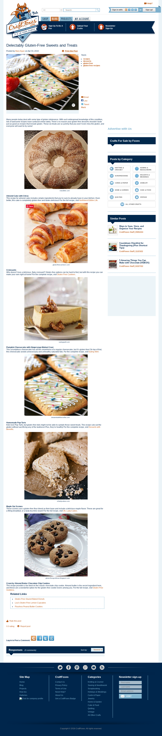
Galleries (23, 695)
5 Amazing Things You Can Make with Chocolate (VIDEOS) (134, 261)
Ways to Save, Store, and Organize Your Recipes (131, 227)
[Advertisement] (55, 629)
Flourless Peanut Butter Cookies (29, 606)
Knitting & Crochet (95, 682)
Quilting (91, 708)
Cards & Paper (94, 695)
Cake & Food (93, 705)
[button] (81, 27)
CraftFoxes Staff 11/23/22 (131, 251)
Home (22, 682)
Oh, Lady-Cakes (70, 511)
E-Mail (93, 667)
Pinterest (77, 667)
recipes (86, 59)
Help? (150, 3)
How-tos (23, 692)
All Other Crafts (94, 715)
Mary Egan (20, 51)
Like (85, 101)
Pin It (83, 107)
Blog (21, 685)
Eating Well (94, 352)
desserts (87, 61)
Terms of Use (60, 688)
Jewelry (91, 698)
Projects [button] (66, 19)
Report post (25, 626)
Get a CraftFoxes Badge (65, 698)
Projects (22, 688)
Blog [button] (55, 19)
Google (135, 10)
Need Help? (60, 692)
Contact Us (60, 682)
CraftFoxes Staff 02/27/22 (131, 266)
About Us (59, 695)
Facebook (129, 10)
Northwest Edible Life (88, 200)
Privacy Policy (61, 685)
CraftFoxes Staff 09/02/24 (131, 232)
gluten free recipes (91, 65)
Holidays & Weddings (97, 692)
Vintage (91, 712)
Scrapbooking (94, 688)
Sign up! (149, 10)
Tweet (86, 104)
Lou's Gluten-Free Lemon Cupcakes (30, 603)
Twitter (132, 10)
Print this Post (71, 51)
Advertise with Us (120, 128)
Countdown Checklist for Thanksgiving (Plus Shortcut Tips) (133, 245)
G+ (85, 667)
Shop (45, 19)
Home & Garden (95, 702)
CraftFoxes (126, 10)
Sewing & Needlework (97, 685)
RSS (102, 667)
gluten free (88, 63)
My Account (82, 19)
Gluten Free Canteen (66, 274)
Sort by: (84, 650)
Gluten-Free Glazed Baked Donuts (29, 599)
